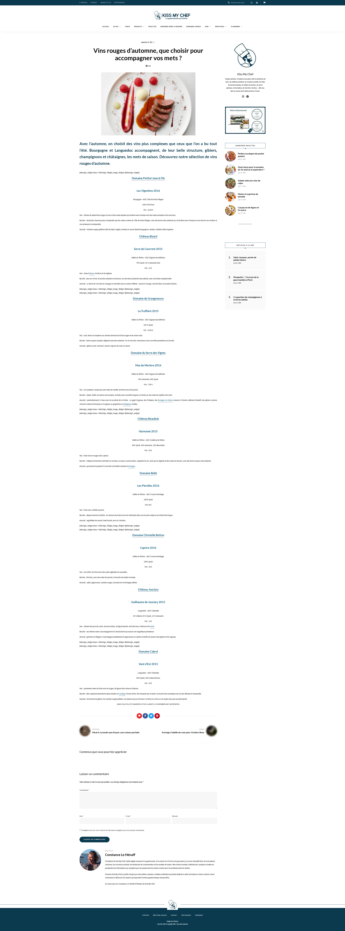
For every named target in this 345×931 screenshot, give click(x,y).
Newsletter (106, 2)
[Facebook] (145, 716)
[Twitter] (151, 716)
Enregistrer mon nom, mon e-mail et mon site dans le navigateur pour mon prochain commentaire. (113, 830)
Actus (115, 26)
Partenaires (119, 2)
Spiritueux (219, 26)
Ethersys (175, 921)
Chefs (127, 26)
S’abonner (235, 26)
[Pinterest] (157, 716)
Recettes (152, 26)
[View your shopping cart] (264, 2)
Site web (175, 816)
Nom (82, 816)
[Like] (139, 716)
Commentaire (84, 790)
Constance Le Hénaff (120, 855)
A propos (83, 2)
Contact (94, 2)
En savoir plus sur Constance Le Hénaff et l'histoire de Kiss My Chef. (130, 884)
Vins (206, 26)
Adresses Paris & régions (171, 26)
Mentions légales (160, 915)
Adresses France (193, 26)
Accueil (105, 26)
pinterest (257, 2)
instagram (251, 2)
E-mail (128, 816)
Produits (138, 26)
